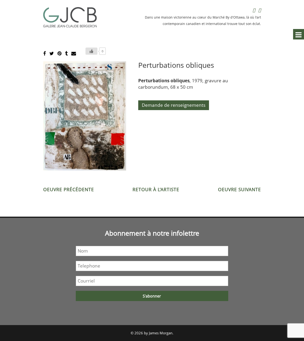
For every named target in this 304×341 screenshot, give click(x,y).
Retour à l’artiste (156, 189)
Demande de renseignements (173, 105)
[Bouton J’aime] (91, 51)
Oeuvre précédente (68, 189)
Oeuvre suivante (239, 189)
